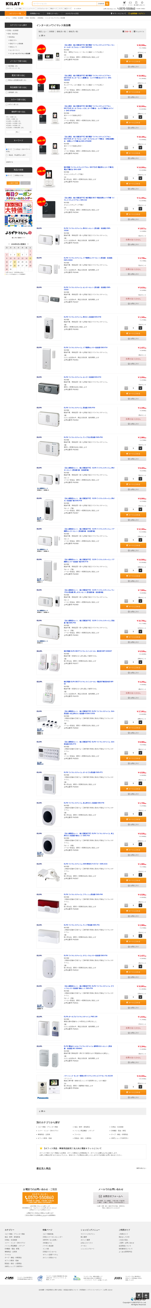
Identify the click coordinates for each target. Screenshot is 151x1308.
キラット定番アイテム (50, 1255)
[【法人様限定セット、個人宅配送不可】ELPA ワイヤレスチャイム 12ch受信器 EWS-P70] (48, 753)
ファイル (77, 1134)
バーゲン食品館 (48, 1246)
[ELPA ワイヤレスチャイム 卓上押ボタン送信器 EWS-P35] (48, 814)
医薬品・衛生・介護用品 (82, 1138)
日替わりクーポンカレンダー (53, 1237)
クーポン (84, 1246)
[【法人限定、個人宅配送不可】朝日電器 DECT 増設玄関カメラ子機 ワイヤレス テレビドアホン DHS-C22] (48, 209)
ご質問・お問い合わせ (126, 1243)
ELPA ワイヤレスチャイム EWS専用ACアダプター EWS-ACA (85, 864)
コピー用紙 (18, 8)
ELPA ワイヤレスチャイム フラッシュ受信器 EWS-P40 (83, 894)
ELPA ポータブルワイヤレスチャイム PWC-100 (80, 1017)
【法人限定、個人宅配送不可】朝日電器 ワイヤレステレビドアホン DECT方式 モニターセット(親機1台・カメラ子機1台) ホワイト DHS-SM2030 (88, 78)
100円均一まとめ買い (50, 1240)
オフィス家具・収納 (45, 1138)
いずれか (18, 149)
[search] (107, 4)
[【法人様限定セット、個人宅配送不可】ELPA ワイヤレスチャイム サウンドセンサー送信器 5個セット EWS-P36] (48, 997)
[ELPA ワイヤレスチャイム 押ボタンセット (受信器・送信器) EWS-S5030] (48, 239)
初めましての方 (124, 1237)
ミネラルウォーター (42, 8)
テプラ (61, 8)
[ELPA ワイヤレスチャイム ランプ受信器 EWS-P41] (48, 936)
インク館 (46, 1249)
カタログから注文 (72, 13)
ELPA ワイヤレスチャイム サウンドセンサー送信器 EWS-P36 (85, 955)
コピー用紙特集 (48, 1234)
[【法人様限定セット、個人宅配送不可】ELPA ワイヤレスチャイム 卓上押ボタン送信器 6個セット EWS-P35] (48, 844)
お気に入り (134, 66)
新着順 (51, 31)
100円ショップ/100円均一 (120, 1138)
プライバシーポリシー (95, 1290)
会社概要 (41, 1290)
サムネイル (140, 31)
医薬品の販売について (71, 1290)
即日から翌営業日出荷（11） (17, 80)
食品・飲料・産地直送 (82, 1127)
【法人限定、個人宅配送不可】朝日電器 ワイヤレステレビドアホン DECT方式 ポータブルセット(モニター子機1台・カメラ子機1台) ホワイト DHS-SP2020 (89, 108)
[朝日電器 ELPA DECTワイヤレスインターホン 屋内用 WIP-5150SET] (48, 662)
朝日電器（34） (13, 66)
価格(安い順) (61, 31)
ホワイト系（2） (13, 104)
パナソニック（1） (14, 68)
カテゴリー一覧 (15, 13)
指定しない (43, 31)
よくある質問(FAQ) (125, 1252)
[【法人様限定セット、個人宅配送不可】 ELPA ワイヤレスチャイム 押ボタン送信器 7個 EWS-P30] (48, 509)
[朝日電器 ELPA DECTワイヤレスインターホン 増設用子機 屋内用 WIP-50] (48, 693)
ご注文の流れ (123, 1240)
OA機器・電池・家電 (118, 1131)
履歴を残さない (141, 1168)
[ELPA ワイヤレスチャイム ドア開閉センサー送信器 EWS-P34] (48, 359)
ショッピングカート (87, 1249)
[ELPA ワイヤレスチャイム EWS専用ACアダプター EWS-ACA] (48, 875)
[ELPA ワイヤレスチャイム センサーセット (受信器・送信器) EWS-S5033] (48, 298)
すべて (10, 149)
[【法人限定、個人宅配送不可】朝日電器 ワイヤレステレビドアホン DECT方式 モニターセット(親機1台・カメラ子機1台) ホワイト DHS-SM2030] (48, 87)
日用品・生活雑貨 (117, 1127)
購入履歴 (84, 1237)
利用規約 (83, 1290)
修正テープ (68, 8)
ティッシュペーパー (29, 8)
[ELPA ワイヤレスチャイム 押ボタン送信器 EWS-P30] (48, 328)
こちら (44, 1215)
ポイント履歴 (85, 1240)
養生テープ (53, 8)
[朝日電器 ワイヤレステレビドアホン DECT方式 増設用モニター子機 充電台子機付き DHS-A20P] (48, 178)
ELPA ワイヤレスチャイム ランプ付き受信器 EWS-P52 (83, 437)
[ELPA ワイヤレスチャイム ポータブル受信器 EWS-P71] (48, 783)
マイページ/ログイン (88, 1234)
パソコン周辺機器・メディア (84, 1131)
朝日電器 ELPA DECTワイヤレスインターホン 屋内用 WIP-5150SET (88, 651)
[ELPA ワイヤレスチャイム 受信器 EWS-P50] (48, 419)
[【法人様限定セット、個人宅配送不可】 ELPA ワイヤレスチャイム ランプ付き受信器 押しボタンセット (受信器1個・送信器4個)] (48, 601)
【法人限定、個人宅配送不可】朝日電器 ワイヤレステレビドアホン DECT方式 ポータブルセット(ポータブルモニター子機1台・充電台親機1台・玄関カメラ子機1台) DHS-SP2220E (89, 139)
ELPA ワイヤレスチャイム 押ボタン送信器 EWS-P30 (82, 317)
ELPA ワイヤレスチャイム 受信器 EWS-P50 (79, 408)
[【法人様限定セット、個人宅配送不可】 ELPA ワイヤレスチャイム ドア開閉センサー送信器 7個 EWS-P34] (48, 570)
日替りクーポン (52, 13)
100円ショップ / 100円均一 (14, 1266)
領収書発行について (126, 1249)
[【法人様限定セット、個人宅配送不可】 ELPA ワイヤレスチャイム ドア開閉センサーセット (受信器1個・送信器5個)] (48, 540)
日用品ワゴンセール (50, 1252)
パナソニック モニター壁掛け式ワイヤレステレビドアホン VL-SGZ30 (88, 1076)
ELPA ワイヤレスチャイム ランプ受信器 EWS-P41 (82, 925)
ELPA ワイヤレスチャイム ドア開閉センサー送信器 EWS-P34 (85, 347)
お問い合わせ (108, 1290)
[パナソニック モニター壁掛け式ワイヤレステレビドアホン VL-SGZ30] (48, 1087)
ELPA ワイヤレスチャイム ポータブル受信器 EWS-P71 (83, 772)
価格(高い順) (73, 31)
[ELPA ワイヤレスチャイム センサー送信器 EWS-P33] (48, 388)
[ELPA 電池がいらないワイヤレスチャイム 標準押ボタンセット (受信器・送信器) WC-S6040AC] (48, 1057)
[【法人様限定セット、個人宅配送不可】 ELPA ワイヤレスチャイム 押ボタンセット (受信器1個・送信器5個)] (48, 479)
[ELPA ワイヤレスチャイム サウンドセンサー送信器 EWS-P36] (48, 967)
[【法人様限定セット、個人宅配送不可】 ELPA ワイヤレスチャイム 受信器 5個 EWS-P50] (48, 632)
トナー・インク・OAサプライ (48, 1131)
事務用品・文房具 (44, 1134)
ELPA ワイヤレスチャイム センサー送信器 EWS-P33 (82, 377)
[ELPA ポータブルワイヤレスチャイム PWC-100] (48, 1028)
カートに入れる (134, 61)
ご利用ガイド (123, 1234)
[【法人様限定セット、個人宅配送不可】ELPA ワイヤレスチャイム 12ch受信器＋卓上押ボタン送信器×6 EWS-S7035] (48, 722)
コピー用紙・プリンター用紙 (48, 1127)
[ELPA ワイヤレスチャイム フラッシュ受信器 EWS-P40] (48, 905)
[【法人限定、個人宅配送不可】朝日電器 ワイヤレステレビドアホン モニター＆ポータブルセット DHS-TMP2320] (48, 56)
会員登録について (125, 1246)
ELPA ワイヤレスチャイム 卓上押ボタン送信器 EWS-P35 (84, 803)
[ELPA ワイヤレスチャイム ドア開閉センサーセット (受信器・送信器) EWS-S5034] (48, 269)
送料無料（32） (13, 92)
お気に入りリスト (87, 1243)
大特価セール (35, 13)
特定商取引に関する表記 (54, 1290)
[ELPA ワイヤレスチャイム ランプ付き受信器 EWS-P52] (48, 448)
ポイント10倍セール (50, 1257)
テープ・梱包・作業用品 (119, 1134)
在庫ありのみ (19, 175)
